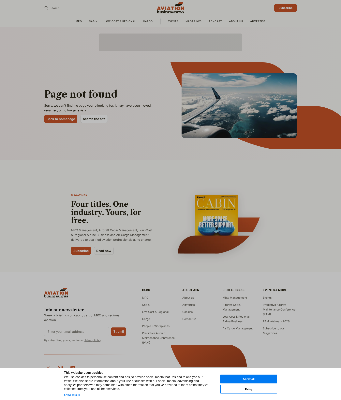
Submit (118, 331)
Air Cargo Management (238, 328)
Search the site (94, 119)
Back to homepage (61, 119)
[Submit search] (46, 8)
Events (173, 21)
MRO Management (235, 297)
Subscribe (285, 7)
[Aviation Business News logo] (170, 7)
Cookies (187, 311)
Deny (248, 389)
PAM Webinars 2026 (276, 321)
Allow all (249, 379)
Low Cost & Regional (120, 21)
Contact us (189, 319)
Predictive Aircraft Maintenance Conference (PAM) (158, 337)
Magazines (193, 21)
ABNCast (215, 21)
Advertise (257, 21)
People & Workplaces (156, 326)
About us (236, 21)
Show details (72, 394)
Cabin (93, 21)
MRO (79, 21)
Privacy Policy (92, 340)
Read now (103, 251)
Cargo (148, 21)
